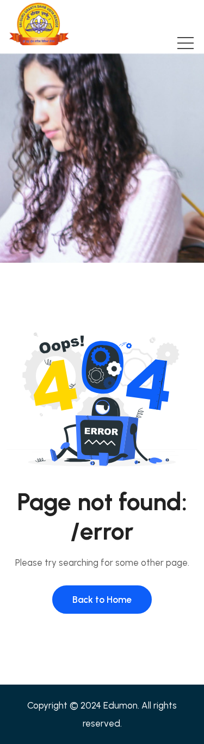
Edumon (120, 705)
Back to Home (102, 599)
